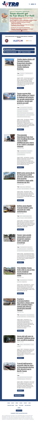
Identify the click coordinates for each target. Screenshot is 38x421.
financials (19, 188)
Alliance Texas (22, 186)
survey (22, 217)
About (12, 403)
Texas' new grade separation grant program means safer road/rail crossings (24, 239)
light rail (18, 217)
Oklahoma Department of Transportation (24, 152)
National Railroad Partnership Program (23, 116)
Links (29, 403)
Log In (19, 407)
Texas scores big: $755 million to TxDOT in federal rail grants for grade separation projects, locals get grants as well (26, 98)
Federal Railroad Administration (22, 109)
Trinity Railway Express (28, 73)
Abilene (21, 344)
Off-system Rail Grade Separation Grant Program (25, 250)
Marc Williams (25, 111)
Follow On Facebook (11, 52)
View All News (18, 395)
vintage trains (24, 281)
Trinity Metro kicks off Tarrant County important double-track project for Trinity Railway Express (26, 64)
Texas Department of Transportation (26, 107)
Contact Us (19, 410)
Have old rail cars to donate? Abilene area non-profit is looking (25, 338)
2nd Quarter (32, 188)
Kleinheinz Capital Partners (21, 316)
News (17, 403)
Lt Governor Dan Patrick (30, 114)
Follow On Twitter (26, 52)
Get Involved (28, 405)
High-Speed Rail (22, 314)
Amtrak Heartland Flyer (21, 154)
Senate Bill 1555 (29, 248)
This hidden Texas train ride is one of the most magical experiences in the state (26, 272)
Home (8, 403)
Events (25, 403)
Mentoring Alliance (27, 344)
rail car (32, 344)
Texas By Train (10, 405)
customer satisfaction (28, 217)
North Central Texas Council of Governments (24, 377)
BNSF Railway (28, 186)
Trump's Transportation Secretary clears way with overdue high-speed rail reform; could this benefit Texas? (25, 304)
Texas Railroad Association (21, 248)
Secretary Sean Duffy (30, 316)
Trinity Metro (22, 73)
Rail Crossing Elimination (21, 114)
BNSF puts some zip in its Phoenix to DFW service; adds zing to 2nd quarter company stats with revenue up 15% (26, 177)
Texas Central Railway (30, 314)
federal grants (19, 111)
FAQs (16, 405)
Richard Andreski (20, 75)
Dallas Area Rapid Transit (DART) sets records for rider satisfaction (25, 209)
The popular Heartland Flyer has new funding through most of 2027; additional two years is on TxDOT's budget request (25, 140)
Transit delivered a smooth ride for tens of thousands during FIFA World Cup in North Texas (25, 367)
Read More (20, 87)
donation (18, 346)
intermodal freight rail (25, 188)
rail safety (30, 109)
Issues (21, 403)
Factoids (21, 405)
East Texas (19, 281)
